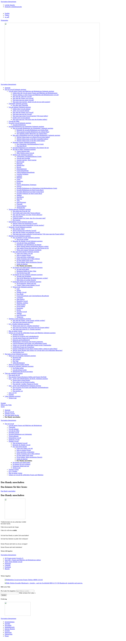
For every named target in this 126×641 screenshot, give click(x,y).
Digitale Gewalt (10, 413)
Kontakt (3, 403)
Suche (3, 406)
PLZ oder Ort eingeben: (8, 591)
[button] (20, 89)
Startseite (7, 410)
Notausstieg (4, 20)
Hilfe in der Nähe (6, 405)
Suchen (4, 595)
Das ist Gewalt (9, 412)
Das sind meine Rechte (12, 415)
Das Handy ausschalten (8, 491)
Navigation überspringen (8, 1)
